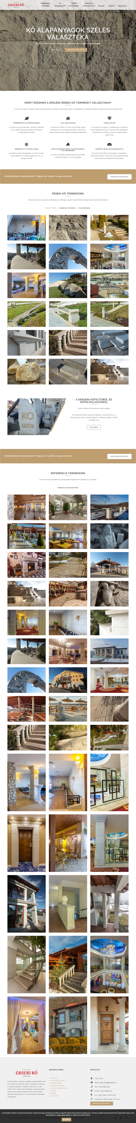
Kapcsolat (122, 6)
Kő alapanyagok (60, 5)
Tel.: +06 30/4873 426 (102, 1087)
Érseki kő (54, 1078)
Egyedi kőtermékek (74, 5)
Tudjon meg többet (63, 1115)
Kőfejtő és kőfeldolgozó (89, 5)
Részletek (56, 50)
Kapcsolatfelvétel (76, 50)
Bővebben (94, 427)
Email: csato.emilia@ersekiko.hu (105, 1082)
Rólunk (101, 6)
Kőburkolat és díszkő (45, 5)
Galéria (111, 6)
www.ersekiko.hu (106, 1091)
